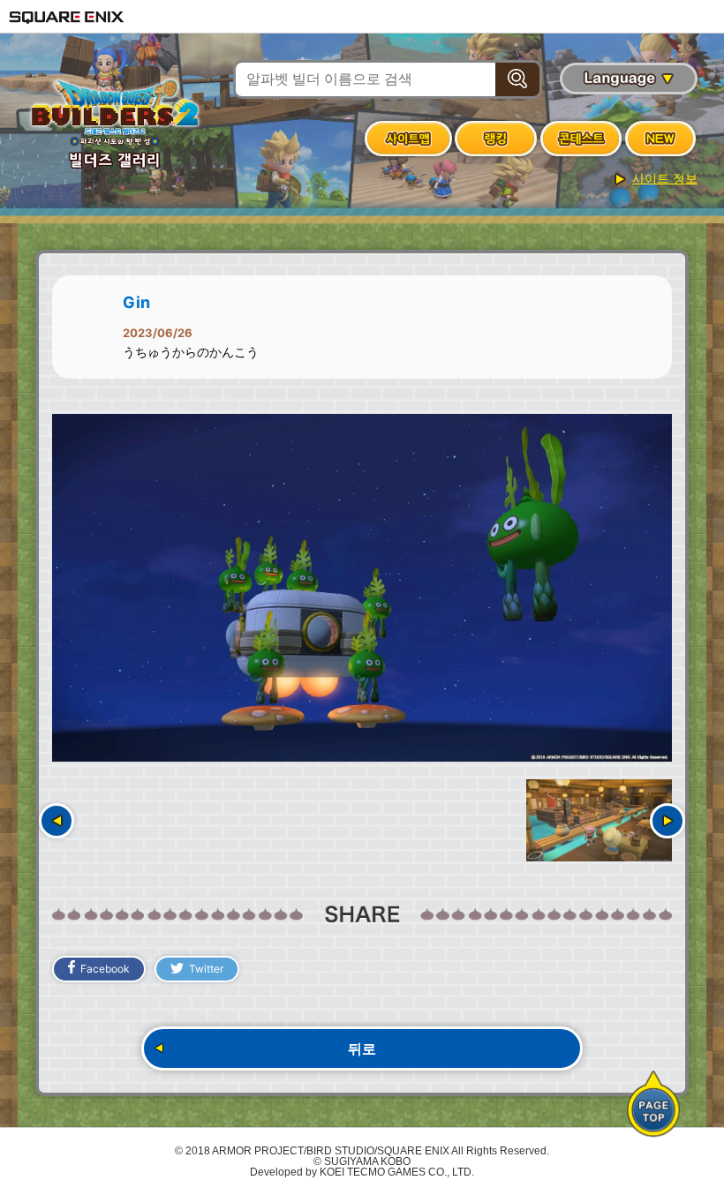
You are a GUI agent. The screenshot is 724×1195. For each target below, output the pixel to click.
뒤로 (362, 1048)
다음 (667, 820)
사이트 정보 (665, 178)
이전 (56, 820)
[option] (362, 588)
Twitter (206, 968)
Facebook (105, 968)
